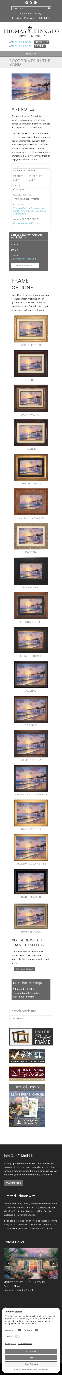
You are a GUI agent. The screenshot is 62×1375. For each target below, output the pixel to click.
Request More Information (26, 992)
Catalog (37, 13)
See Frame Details (24, 969)
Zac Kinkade (27, 1211)
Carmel (40, 46)
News (17, 1286)
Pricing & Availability (25, 265)
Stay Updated (13, 1183)
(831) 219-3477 (22, 41)
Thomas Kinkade (46, 1207)
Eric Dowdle (45, 1211)
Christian (29, 210)
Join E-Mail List (43, 18)
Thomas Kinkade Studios (26, 208)
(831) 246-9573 (22, 46)
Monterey (42, 41)
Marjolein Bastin (12, 1211)
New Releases (25, 13)
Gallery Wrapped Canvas (26, 223)
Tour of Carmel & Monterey (23, 18)
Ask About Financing (23, 996)
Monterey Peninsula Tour (24, 1282)
